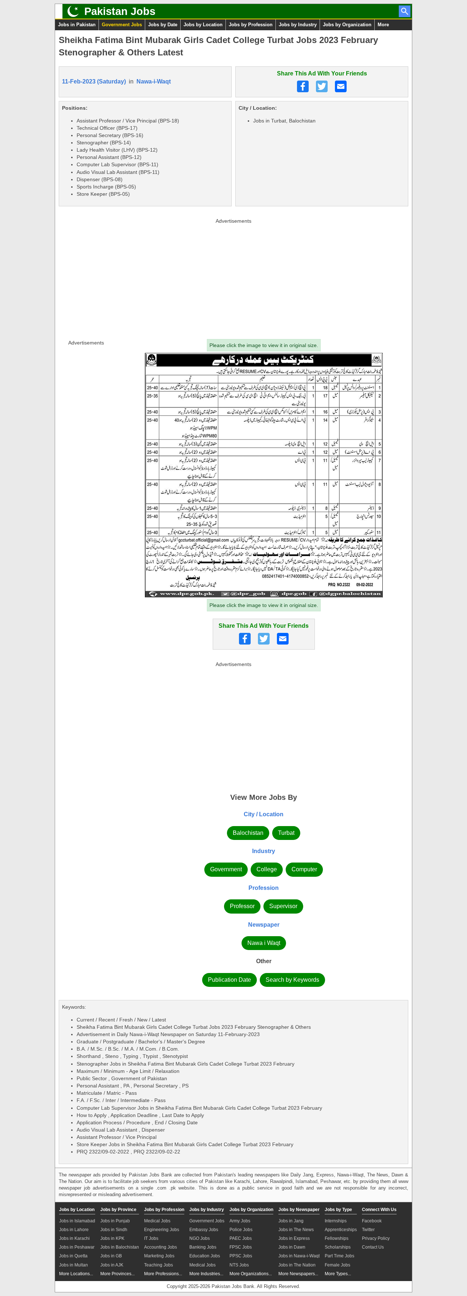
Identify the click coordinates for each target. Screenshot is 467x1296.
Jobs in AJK (111, 1265)
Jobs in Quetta (73, 1255)
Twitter (368, 1229)
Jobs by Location (203, 24)
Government (226, 869)
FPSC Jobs (240, 1247)
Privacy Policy (376, 1238)
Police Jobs (240, 1229)
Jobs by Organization (347, 24)
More (383, 24)
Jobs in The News (296, 1229)
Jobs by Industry (298, 24)
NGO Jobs (199, 1238)
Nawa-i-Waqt (153, 81)
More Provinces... (117, 1273)
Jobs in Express (294, 1238)
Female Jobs (337, 1265)
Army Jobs (239, 1220)
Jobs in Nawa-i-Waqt (299, 1255)
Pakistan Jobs (119, 11)
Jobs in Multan (73, 1265)
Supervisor (283, 906)
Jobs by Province (118, 1209)
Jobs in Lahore (74, 1229)
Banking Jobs (202, 1247)
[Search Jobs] (404, 11)
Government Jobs (122, 24)
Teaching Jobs (158, 1265)
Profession (263, 888)
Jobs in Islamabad (77, 1220)
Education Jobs (204, 1255)
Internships (336, 1220)
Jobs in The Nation (297, 1265)
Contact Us (373, 1247)
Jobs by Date (162, 24)
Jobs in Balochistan (119, 1247)
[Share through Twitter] (322, 86)
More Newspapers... (298, 1273)
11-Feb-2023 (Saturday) (94, 81)
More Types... (338, 1273)
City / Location (263, 814)
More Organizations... (250, 1273)
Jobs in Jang (291, 1220)
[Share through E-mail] (341, 86)
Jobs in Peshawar (76, 1247)
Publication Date (229, 980)
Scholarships (338, 1247)
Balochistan (248, 833)
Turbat (286, 833)
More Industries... (206, 1273)
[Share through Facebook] (303, 86)
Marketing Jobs (159, 1255)
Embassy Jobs (203, 1229)
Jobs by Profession (251, 24)
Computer (304, 869)
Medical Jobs (157, 1220)
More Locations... (76, 1273)
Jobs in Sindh (113, 1229)
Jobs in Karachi (74, 1238)
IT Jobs (151, 1238)
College (266, 869)
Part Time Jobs (339, 1255)
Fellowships (336, 1238)
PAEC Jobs (240, 1238)
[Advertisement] (233, 277)
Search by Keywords (292, 980)
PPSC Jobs (240, 1255)
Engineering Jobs (161, 1229)
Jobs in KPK (112, 1238)
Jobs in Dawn (291, 1247)
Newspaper (263, 925)
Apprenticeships (341, 1229)
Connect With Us (379, 1209)
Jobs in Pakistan (77, 24)
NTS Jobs (239, 1265)
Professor (242, 906)
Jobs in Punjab (115, 1220)
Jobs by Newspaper (299, 1209)
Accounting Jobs (160, 1247)
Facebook (372, 1220)
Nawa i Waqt (263, 943)
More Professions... (163, 1273)
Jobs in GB (111, 1255)
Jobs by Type (338, 1209)
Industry (263, 851)
